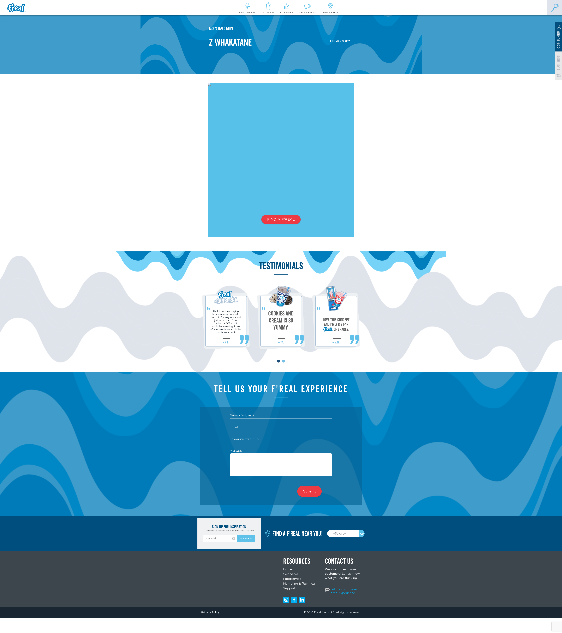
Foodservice (292, 579)
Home (287, 569)
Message (236, 450)
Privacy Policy (210, 612)
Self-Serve (290, 574)
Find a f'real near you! (297, 533)
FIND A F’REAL (281, 219)
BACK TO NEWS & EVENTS (221, 28)
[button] (278, 361)
